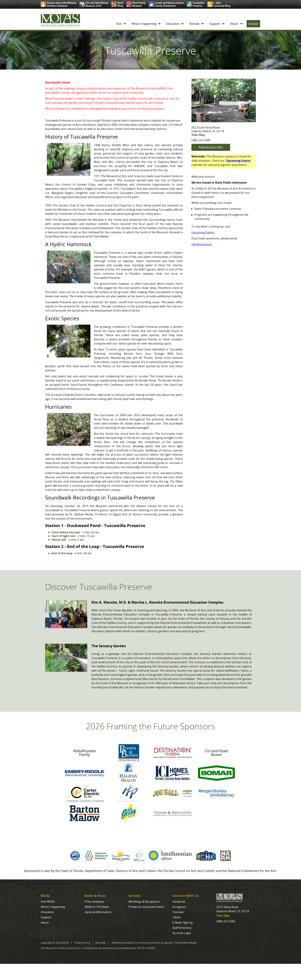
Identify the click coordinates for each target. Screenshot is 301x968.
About (234, 24)
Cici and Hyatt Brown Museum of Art (97, 4)
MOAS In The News (97, 907)
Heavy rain (59, 540)
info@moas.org (201, 244)
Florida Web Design (185, 942)
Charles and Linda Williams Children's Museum (61, 4)
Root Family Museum (139, 4)
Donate (253, 24)
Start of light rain (64, 536)
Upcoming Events (202, 232)
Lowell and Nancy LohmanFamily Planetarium (169, 4)
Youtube (178, 912)
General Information (98, 912)
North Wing (120, 4)
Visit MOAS (48, 901)
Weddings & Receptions (144, 901)
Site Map (100, 942)
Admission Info (211, 147)
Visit (119, 24)
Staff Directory (181, 928)
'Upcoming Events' (238, 160)
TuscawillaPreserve (198, 4)
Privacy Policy (82, 942)
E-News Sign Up (182, 922)
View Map (198, 135)
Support (214, 24)
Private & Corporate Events (146, 907)
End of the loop (62, 553)
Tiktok (176, 917)
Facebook (178, 901)
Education (172, 24)
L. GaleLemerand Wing (218, 4)
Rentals (194, 24)
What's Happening (144, 24)
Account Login (181, 933)
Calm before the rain (66, 532)
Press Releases (94, 901)
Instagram (179, 907)
